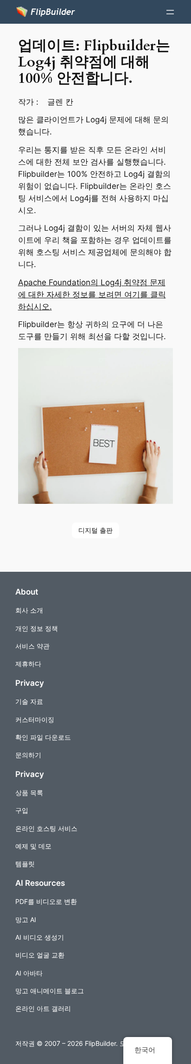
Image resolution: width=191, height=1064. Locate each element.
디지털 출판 (95, 530)
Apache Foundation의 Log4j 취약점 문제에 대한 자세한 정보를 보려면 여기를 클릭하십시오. (92, 294)
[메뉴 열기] (170, 12)
